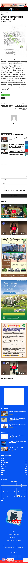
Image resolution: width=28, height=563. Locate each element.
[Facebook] (8, 556)
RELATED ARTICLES (6, 134)
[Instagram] (11, 127)
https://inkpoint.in (14, 124)
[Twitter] (14, 127)
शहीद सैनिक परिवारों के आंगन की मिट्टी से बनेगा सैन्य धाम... (17, 448)
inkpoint (4, 21)
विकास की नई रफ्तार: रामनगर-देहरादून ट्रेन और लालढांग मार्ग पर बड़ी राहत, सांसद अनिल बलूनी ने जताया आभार (18, 146)
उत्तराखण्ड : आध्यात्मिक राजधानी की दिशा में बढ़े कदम (17, 412)
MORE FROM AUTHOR (18, 134)
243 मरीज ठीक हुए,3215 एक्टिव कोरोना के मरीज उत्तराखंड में (17, 442)
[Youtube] (17, 127)
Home (2, 12)
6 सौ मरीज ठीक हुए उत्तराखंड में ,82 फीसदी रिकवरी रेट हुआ (7, 106)
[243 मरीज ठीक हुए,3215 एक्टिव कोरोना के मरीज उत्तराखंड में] (3, 443)
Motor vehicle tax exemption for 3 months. (13, 97)
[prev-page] (2, 159)
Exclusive (4, 149)
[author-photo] (14, 121)
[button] (2, 9)
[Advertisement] (14, 396)
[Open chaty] (4, 559)
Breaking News (4, 141)
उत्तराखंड (6, 12)
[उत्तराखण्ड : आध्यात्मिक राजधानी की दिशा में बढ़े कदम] (4, 139)
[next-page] (4, 159)
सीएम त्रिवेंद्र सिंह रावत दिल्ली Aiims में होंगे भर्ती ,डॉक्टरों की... (17, 435)
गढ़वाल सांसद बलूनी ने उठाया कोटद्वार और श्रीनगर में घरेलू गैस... (17, 425)
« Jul (2, 500)
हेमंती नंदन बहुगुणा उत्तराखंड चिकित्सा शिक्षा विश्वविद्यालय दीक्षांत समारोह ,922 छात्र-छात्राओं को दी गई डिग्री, (21, 107)
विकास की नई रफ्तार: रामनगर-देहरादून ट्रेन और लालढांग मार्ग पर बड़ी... (17, 418)
